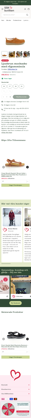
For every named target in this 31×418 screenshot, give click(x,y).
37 (10, 86)
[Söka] (27, 15)
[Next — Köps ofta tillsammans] (27, 167)
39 (21, 86)
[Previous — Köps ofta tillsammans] (3, 167)
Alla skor (8, 20)
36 (4, 86)
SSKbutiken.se (12, 69)
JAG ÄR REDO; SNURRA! (22, 411)
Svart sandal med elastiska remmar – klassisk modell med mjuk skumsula (14, 346)
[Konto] (25, 9)
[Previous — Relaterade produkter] (3, 339)
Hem (2, 20)
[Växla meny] (2, 9)
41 (10, 91)
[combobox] (15, 15)
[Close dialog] (29, 402)
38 (15, 86)
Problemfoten (17, 20)
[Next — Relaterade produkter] (27, 339)
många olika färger (6, 132)
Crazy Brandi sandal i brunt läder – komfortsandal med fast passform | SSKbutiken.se (14, 174)
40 (5, 91)
